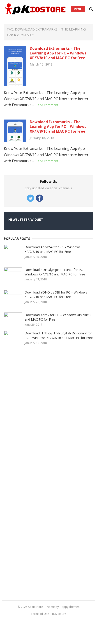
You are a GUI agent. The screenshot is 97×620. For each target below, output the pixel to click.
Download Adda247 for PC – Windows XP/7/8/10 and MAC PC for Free (53, 249)
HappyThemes (70, 607)
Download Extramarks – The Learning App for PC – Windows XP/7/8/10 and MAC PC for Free (58, 53)
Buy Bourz (59, 614)
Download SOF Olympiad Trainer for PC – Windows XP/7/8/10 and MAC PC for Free (55, 272)
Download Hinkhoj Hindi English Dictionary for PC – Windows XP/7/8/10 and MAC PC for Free (59, 335)
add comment (48, 105)
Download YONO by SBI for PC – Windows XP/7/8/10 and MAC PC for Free (56, 294)
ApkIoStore (35, 607)
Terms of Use (40, 614)
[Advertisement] (38, 473)
